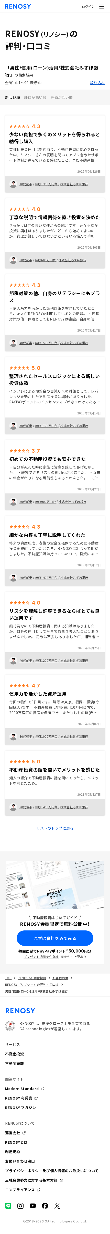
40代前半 (25, 184)
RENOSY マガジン (20, 1107)
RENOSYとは (16, 1142)
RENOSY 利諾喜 (18, 1098)
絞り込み (97, 82)
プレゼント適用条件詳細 (41, 956)
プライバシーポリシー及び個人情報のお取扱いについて (52, 1170)
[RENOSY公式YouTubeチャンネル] (33, 1206)
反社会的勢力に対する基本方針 (31, 1180)
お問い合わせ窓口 (20, 1161)
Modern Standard (22, 1088)
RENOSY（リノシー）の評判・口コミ (32, 984)
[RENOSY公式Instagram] (20, 1206)
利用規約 (12, 1151)
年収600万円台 (45, 260)
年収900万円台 (45, 501)
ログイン (88, 6)
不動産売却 (14, 1063)
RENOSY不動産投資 (32, 978)
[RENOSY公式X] (57, 1206)
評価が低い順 (62, 97)
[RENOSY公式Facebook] (45, 1206)
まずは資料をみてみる (55, 938)
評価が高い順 (35, 97)
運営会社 (12, 1132)
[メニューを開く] (102, 6)
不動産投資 (14, 1053)
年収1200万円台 (46, 660)
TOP (8, 978)
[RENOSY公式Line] (8, 1206)
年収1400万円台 (46, 577)
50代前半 (25, 425)
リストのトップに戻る (55, 828)
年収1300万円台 (46, 184)
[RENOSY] (55, 1011)
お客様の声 (60, 978)
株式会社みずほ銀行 (74, 184)
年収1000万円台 (46, 736)
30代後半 (25, 736)
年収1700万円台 (46, 425)
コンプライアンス (20, 1189)
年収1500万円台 (46, 343)
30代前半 (25, 260)
